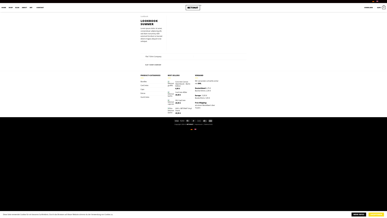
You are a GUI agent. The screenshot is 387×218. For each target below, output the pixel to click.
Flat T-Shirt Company (153, 56)
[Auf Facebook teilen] (142, 46)
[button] (368, 7)
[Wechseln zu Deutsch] (192, 129)
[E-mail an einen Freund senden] (147, 46)
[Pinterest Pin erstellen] (149, 46)
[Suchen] (361, 8)
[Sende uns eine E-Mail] (384, 1)
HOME (4, 7)
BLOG (17, 7)
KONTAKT (40, 7)
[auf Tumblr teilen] (151, 46)
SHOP (11, 7)
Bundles (144, 81)
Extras (143, 93)
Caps (142, 89)
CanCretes (144, 85)
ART (31, 7)
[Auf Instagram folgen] (382, 1)
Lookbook (144, 16)
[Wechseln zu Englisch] (377, 1)
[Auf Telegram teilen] (154, 46)
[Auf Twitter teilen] (144, 46)
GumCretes (145, 97)
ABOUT (24, 7)
